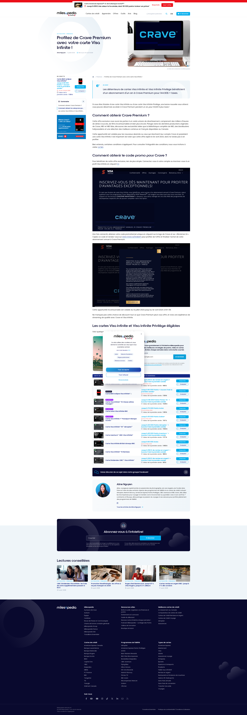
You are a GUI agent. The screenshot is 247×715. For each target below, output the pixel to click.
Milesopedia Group (90, 626)
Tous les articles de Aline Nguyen (129, 507)
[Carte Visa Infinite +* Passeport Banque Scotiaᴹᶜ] (99, 419)
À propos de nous (90, 610)
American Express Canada (93, 645)
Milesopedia (89, 607)
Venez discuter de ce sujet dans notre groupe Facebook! (124, 472)
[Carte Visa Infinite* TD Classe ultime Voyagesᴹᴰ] (99, 402)
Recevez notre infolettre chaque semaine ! (136, 620)
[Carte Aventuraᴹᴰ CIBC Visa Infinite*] (99, 435)
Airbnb (160, 653)
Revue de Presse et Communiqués (96, 621)
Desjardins (87, 667)
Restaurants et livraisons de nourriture (171, 675)
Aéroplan (161, 621)
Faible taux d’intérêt (165, 670)
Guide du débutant (127, 617)
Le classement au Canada (167, 610)
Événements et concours (130, 615)
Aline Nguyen (124, 484)
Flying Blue (124, 664)
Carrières (87, 618)
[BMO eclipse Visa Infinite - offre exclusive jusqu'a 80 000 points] (71, 138)
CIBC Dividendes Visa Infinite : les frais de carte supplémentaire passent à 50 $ (72, 586)
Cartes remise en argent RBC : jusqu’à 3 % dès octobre (174, 585)
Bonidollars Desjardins (129, 659)
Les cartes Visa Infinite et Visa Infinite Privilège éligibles (72, 111)
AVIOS (123, 651)
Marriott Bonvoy (126, 672)
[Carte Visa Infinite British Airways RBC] (99, 444)
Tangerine (87, 678)
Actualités (61, 33)
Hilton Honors (125, 667)
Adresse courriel (142, 353)
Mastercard (162, 648)
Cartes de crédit (90, 642)
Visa (159, 651)
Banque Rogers (89, 653)
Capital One (88, 662)
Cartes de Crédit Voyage (167, 618)
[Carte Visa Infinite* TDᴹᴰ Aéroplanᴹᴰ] (99, 427)
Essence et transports (166, 664)
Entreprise (161, 659)
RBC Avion (124, 678)
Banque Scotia (89, 656)
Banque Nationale (90, 651)
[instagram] (117, 503)
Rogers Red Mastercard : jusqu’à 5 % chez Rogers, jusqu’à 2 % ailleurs (139, 585)
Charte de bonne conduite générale (96, 624)
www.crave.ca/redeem (131, 237)
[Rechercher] (166, 13)
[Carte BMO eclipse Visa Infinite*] (99, 392)
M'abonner (179, 357)
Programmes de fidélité (130, 642)
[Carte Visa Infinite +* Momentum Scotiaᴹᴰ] (99, 383)
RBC (85, 675)
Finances (70, 33)
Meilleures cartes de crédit (168, 607)
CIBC (85, 664)
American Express (164, 645)
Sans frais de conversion (166, 683)
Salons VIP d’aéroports (166, 678)
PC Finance (88, 672)
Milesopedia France (91, 629)
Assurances (162, 624)
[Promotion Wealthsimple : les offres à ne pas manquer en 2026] (106, 573)
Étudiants (161, 667)
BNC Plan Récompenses (129, 656)
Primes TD (124, 675)
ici (118, 164)
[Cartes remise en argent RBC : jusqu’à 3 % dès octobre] (174, 573)
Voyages (161, 689)
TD (85, 681)
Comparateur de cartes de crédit (170, 613)
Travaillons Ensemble (149, 709)
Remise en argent (164, 672)
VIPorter (124, 686)
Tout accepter (123, 370)
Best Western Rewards (129, 653)
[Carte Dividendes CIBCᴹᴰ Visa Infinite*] (99, 460)
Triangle (87, 683)
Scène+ (123, 683)
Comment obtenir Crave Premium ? (70, 105)
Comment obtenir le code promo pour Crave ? (72, 108)
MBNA (86, 670)
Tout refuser (123, 375)
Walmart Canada (90, 686)
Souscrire (182, 381)
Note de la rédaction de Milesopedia (179, 69)
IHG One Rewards (127, 670)
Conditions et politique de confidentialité (150, 364)
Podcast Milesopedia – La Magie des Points (136, 623)
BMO (85, 659)
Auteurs (87, 613)
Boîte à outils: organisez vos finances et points (135, 611)
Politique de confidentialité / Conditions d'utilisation (174, 709)
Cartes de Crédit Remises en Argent (170, 615)
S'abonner (184, 14)
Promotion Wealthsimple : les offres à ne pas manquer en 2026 (106, 585)
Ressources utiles (128, 607)
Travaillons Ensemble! (91, 634)
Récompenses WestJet (129, 681)
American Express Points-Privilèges (133, 648)
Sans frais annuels (164, 681)
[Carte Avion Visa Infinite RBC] (99, 410)
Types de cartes (164, 642)
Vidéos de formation (128, 625)
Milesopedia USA (90, 632)
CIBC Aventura (126, 662)
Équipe (86, 615)
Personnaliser (123, 380)
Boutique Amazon (127, 628)
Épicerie (161, 662)
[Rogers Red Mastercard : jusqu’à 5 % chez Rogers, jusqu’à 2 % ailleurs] (140, 573)
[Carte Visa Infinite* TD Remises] (99, 452)
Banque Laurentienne (91, 648)
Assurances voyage (165, 656)
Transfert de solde (164, 686)
